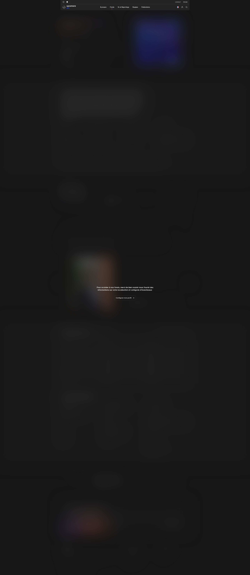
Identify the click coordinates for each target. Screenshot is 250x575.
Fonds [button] (112, 7)
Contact (178, 2)
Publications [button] (146, 7)
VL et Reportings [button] (123, 7)
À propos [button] (103, 7)
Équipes (135, 7)
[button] (178, 7)
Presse (185, 2)
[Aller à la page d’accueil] (69, 7)
